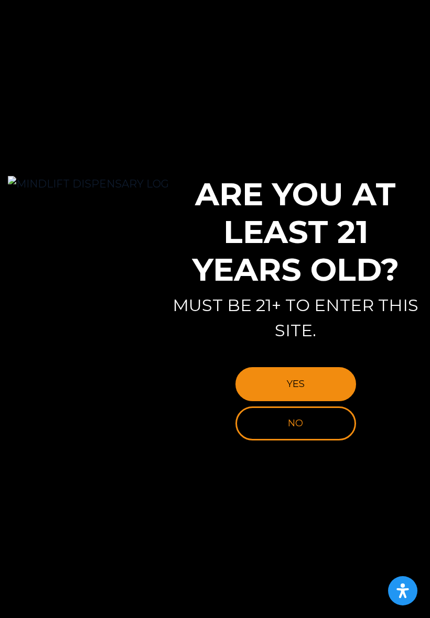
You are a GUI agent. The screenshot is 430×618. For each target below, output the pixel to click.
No (295, 423)
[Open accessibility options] (402, 590)
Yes (296, 384)
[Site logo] (88, 183)
